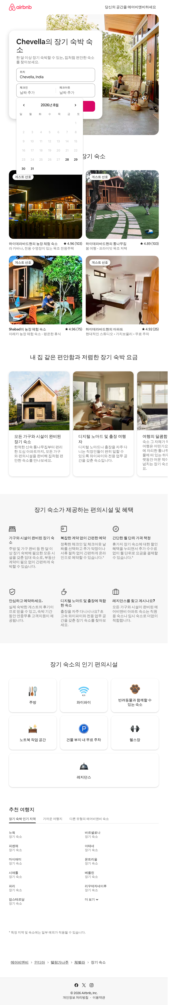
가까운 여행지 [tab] (52, 819)
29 (75, 160)
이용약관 (99, 997)
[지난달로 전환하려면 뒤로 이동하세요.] (24, 105)
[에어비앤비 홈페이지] (20, 7)
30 (23, 169)
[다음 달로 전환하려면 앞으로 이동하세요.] (75, 105)
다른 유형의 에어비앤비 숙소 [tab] (89, 819)
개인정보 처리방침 (75, 997)
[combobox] (56, 77)
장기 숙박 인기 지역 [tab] (22, 819)
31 (32, 169)
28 (67, 160)
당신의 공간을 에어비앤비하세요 (130, 7)
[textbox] (36, 92)
